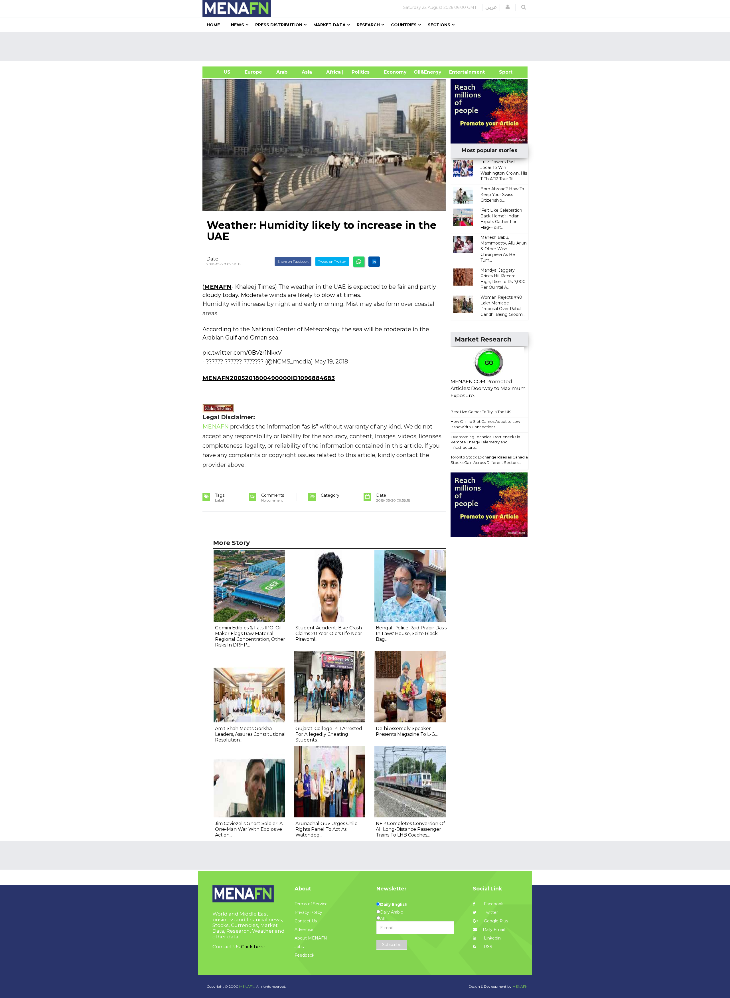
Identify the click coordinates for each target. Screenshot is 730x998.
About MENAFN (311, 938)
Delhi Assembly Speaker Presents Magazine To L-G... (407, 731)
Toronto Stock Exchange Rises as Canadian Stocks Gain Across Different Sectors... (490, 460)
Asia (307, 72)
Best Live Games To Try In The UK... (482, 411)
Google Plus (495, 921)
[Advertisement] (367, 46)
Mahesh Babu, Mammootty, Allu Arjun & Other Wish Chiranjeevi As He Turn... (503, 249)
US (220, 72)
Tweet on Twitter (332, 261)
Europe (253, 72)
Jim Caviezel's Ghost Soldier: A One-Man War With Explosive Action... (249, 829)
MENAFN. (247, 986)
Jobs (299, 946)
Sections (439, 24)
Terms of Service (311, 903)
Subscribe (392, 944)
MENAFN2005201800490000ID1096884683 (268, 378)
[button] (508, 7)
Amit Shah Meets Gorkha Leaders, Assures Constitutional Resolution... (250, 734)
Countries (404, 24)
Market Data (329, 24)
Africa (332, 72)
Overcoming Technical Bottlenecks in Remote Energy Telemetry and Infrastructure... (485, 442)
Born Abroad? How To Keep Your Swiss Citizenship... (502, 194)
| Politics (359, 72)
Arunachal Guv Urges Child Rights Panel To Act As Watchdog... (326, 829)
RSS (487, 946)
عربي (491, 7)
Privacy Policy (308, 912)
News (237, 24)
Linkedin (492, 938)
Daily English (393, 904)
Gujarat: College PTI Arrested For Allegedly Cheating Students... (328, 734)
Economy (395, 72)
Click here (253, 946)
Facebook (493, 903)
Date (212, 259)
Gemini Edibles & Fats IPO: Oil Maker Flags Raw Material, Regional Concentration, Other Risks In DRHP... (250, 636)
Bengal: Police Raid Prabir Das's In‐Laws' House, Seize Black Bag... (411, 633)
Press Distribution (278, 24)
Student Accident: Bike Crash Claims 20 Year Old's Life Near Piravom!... (328, 633)
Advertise (304, 929)
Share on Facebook (293, 261)
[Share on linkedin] (374, 261)
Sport (502, 72)
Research (368, 24)
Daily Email (494, 929)
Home (213, 24)
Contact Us (306, 921)
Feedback (304, 955)
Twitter (490, 912)
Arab (282, 72)
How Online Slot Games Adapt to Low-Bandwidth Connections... (486, 424)
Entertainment (458, 72)
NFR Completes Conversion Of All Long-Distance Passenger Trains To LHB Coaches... (410, 829)
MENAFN (218, 286)
